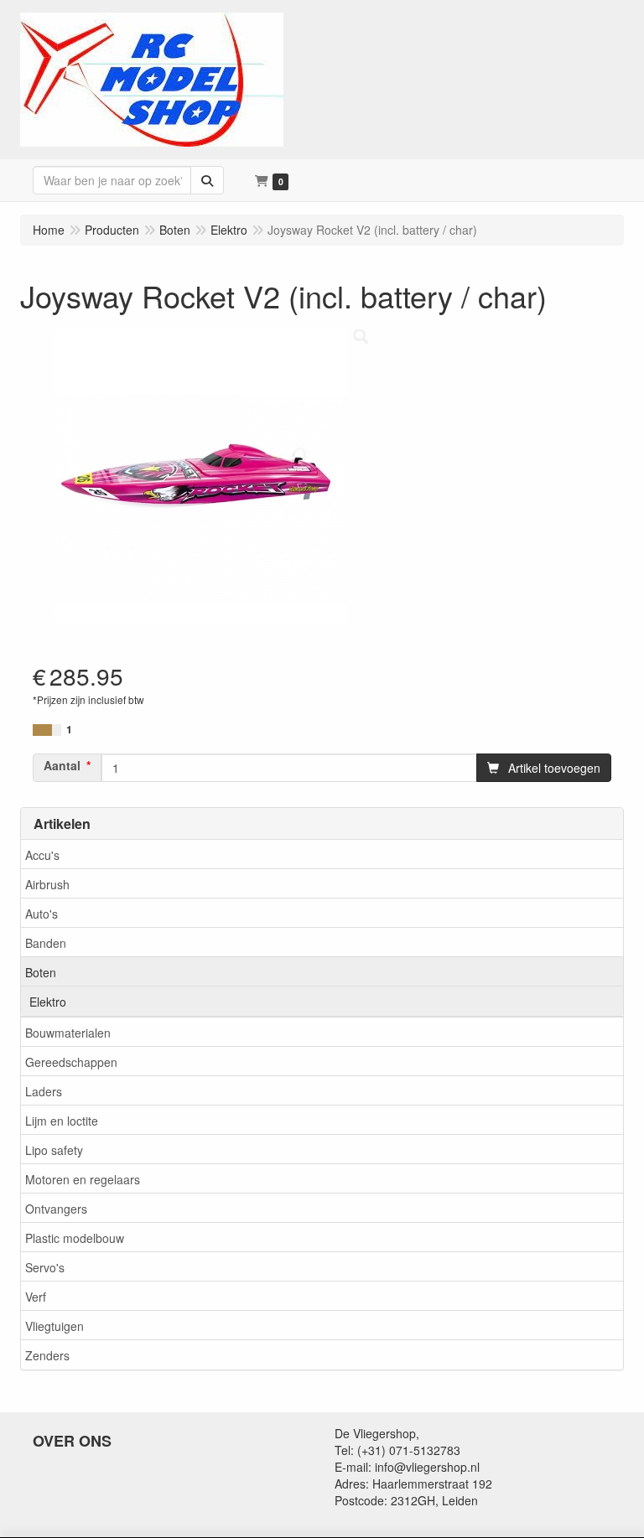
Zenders (47, 1355)
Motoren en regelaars (82, 1179)
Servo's (45, 1267)
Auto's (41, 913)
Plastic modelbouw (74, 1238)
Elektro (47, 1001)
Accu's (42, 855)
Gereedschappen (71, 1062)
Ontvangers (56, 1208)
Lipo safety (54, 1150)
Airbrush (47, 884)
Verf (35, 1296)
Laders (43, 1091)
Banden (45, 943)
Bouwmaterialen (68, 1032)
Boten (40, 972)
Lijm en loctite (61, 1120)
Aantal (62, 765)
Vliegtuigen (54, 1326)
